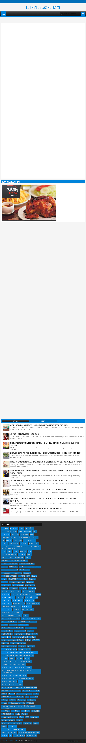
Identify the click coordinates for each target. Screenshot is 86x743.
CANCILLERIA (13, 544)
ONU (27, 697)
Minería (26, 658)
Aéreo (22, 528)
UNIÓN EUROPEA (19, 735)
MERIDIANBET (6, 649)
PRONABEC (35, 711)
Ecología (5, 588)
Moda (21, 682)
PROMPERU (6, 711)
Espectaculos (17, 600)
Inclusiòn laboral (7, 631)
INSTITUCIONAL (7, 634)
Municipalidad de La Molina (11, 691)
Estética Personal (33, 603)
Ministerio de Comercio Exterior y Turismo (16, 661)
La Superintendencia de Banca (12, 640)
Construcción (24, 570)
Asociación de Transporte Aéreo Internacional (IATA (20, 537)
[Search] (83, 14)
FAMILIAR (17, 610)
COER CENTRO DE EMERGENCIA (13, 558)
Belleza (9, 541)
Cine (30, 552)
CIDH (3, 552)
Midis (15, 649)
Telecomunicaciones (9, 732)
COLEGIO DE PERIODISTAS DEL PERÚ (14, 561)
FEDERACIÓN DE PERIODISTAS (12, 613)
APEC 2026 (24, 534)
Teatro (4, 726)
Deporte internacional (17, 582)
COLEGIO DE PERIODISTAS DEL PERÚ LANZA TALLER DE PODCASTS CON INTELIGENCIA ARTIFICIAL (36, 509)
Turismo (4, 735)
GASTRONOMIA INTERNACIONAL (13, 628)
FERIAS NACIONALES (9, 622)
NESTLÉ (36, 694)
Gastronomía (23, 625)
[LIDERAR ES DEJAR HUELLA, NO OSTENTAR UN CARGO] (6, 436)
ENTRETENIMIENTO (8, 597)
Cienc (9, 552)
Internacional (6, 637)
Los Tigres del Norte (9, 646)
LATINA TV (35, 640)
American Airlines (25, 531)
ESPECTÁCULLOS (31, 597)
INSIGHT (30, 631)
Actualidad (14, 528)
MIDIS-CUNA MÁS (25, 649)
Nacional (12, 694)
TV (10, 735)
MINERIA (19, 658)
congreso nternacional (10, 570)
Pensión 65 (22, 700)
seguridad (34, 717)
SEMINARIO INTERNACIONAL (11, 723)
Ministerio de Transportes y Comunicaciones (17, 679)
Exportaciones (7, 610)
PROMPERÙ (25, 711)
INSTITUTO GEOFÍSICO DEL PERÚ (25, 634)
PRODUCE (30, 703)
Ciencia (15, 552)
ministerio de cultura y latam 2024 (13, 664)
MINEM (12, 658)
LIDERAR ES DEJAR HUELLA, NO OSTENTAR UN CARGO (24, 434)
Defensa (32, 579)
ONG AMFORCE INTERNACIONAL (13, 697)
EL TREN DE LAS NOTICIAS (43, 7)
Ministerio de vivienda (9, 682)
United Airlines (32, 735)
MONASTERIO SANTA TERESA (12, 685)
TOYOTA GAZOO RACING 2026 (28, 732)
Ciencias (23, 552)
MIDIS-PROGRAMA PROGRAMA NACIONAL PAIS (18, 655)
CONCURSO (13, 567)
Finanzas (5, 625)
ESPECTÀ (20, 597)
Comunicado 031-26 (27, 564)
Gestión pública (31, 628)
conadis (4, 567)
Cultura (34, 576)
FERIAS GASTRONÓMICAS (11, 619)
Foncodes (13, 625)
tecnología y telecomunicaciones (13, 729)
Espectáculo (6, 600)
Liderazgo (5, 643)
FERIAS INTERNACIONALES (31, 619)
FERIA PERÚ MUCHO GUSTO (11, 616)
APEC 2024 (5, 534)
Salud (22, 717)
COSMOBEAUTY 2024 (9, 576)
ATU (3, 541)
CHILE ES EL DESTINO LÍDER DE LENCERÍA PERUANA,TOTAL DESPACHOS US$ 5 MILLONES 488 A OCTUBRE (39, 481)
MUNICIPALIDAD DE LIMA (31, 691)
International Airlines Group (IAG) (24, 637)
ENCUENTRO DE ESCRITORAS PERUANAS (26, 594)
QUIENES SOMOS (8, 714)
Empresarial (6, 594)
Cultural (4, 579)
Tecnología (12, 726)
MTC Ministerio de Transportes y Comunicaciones (19, 688)
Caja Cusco (18, 541)
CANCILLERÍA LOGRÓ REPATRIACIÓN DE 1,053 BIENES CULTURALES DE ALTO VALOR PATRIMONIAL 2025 (38, 490)
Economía (22, 588)
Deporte (4, 582)
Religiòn (24, 714)
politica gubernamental (17, 703)
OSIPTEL (5, 700)
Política (4, 703)
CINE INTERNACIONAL (9, 555)
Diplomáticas (6, 585)
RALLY (18, 714)
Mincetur (5, 658)
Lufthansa (21, 646)
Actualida (5, 528)
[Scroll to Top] (83, 740)
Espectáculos (29, 600)
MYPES (4, 694)
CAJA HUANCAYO (30, 541)
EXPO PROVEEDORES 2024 (11, 606)
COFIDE (28, 558)
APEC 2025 (15, 534)
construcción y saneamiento (12, 573)
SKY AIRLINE (27, 723)
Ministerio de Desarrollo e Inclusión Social (16, 668)
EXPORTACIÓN (27, 606)
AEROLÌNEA (30, 528)
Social (36, 723)
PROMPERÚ (16, 711)
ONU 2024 (34, 697)
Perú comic (32, 700)
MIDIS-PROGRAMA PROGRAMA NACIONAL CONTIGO (19, 652)
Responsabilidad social (10, 717)
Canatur (4, 544)
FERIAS (25, 616)
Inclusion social (20, 631)
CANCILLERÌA (33, 544)
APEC (35, 531)
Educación (32, 588)
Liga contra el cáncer (18, 643)
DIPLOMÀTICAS (18, 585)
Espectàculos (6, 603)
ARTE (32, 534)
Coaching (22, 555)
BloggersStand (80, 741)
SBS (27, 717)
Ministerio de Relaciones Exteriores (14, 676)
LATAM (27, 640)
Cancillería (23, 544)
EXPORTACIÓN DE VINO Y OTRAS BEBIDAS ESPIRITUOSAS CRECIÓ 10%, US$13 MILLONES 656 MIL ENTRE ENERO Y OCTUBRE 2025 (45, 453)
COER (29, 555)
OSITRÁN (13, 700)
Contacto (27, 573)
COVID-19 (21, 576)
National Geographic (24, 694)
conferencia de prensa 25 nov (30, 567)
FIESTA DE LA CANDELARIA (27, 622)
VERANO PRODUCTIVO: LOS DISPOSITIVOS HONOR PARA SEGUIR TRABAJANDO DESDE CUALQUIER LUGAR (39, 425)
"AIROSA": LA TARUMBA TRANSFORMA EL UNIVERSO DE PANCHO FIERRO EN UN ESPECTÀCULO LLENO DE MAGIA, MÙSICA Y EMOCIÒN (46, 462)
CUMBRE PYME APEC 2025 (18, 579)
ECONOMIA (13, 588)
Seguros (20, 720)
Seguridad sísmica (8, 720)
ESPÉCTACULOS (19, 603)
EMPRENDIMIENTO (28, 591)
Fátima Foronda (27, 610)
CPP (28, 576)
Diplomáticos (30, 585)
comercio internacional (10, 564)
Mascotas (30, 646)
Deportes (30, 582)
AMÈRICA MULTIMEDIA (9, 531)
